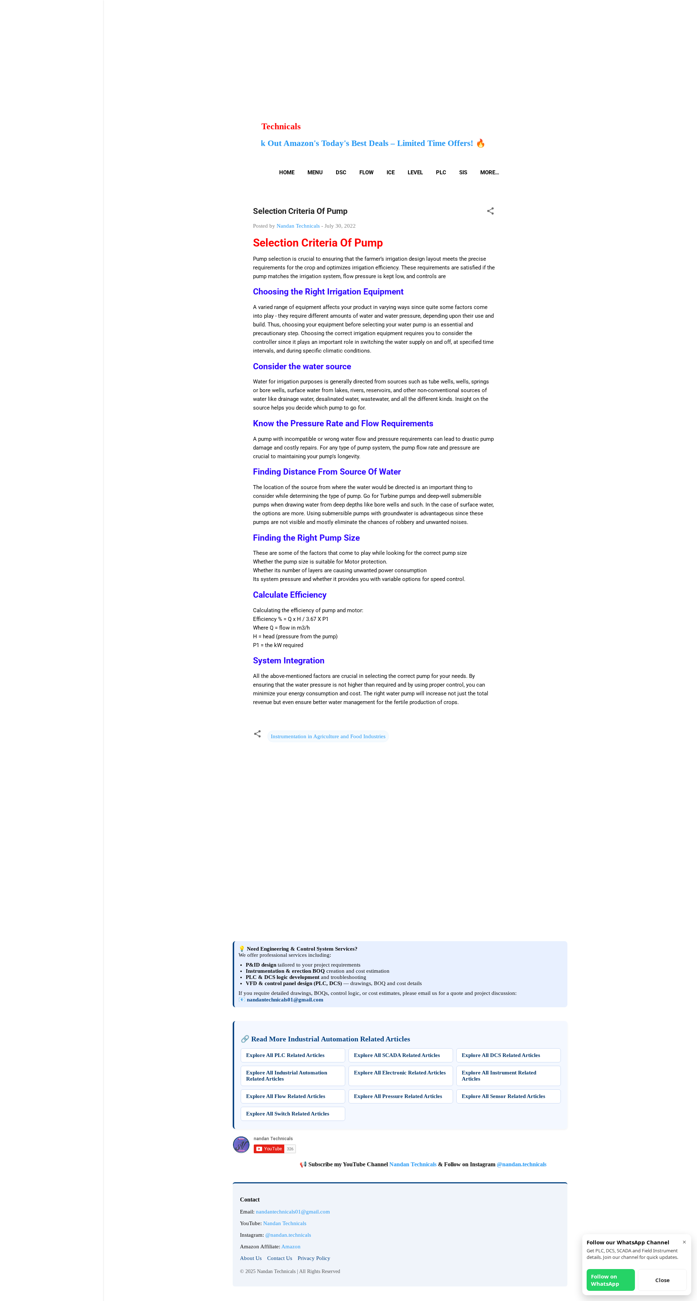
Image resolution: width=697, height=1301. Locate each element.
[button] (490, 212)
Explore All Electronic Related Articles (400, 1073)
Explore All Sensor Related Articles (503, 1096)
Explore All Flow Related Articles (285, 1096)
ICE (391, 172)
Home (286, 172)
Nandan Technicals (381, 1164)
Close (662, 1280)
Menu (315, 172)
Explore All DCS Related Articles (501, 1055)
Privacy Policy (314, 1258)
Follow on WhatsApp (605, 1280)
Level (415, 172)
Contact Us (279, 1258)
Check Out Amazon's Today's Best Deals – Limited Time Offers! (269, 142)
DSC (341, 172)
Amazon (291, 1246)
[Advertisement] (218, 51)
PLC (441, 172)
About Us (251, 1258)
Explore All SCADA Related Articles (397, 1055)
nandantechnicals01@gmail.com (285, 1000)
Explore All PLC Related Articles (285, 1055)
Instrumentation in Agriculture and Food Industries (328, 736)
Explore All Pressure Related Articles (398, 1096)
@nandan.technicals (490, 1164)
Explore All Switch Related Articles (287, 1114)
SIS (463, 172)
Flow (366, 172)
